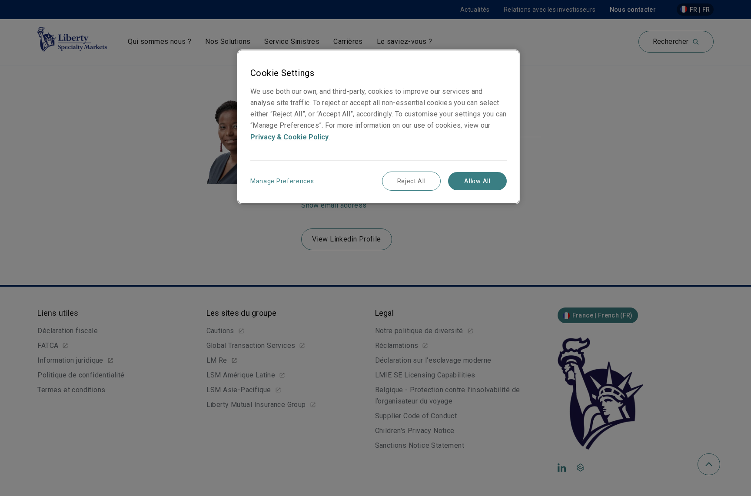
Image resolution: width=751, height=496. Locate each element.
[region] (378, 127)
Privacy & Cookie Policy (289, 137)
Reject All (411, 181)
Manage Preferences (282, 181)
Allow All (477, 181)
